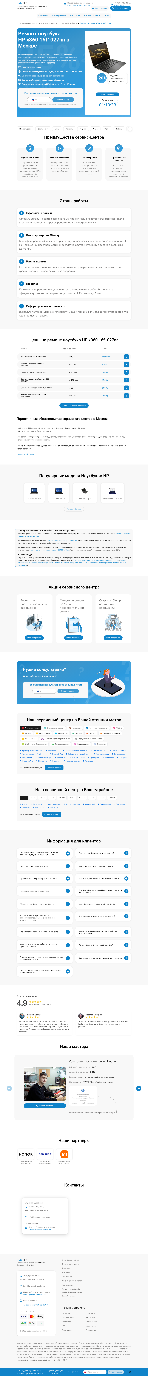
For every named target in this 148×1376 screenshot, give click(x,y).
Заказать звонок (121, 8)
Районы (119, 129)
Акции (95, 129)
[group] (26, 1156)
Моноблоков (91, 1321)
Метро (107, 129)
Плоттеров (66, 1321)
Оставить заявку (54, 768)
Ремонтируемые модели (72, 1281)
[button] (138, 1088)
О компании (43, 16)
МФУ (64, 1326)
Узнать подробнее (34, 638)
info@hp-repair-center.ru (39, 1217)
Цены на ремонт (107, 94)
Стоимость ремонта (70, 1260)
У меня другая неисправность (74, 405)
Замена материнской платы (84, 560)
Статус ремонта (101, 8)
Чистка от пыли (35, 563)
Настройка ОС (48, 563)
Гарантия (69, 129)
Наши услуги (67, 1285)
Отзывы (107, 16)
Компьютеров (68, 1317)
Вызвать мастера (46, 1106)
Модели (83, 129)
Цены (57, 129)
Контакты (97, 16)
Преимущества (25, 129)
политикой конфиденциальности (67, 104)
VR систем (90, 1317)
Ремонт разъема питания (109, 563)
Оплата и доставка (70, 1264)
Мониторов (91, 1326)
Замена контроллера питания (107, 560)
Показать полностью (26, 454)
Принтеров (66, 1330)
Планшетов (91, 1330)
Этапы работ (43, 129)
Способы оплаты (69, 1296)
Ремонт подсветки (62, 563)
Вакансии (87, 16)
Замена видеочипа (91, 563)
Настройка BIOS (76, 563)
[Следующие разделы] (130, 129)
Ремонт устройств (59, 16)
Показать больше (74, 509)
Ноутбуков (90, 1313)
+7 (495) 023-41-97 (122, 3)
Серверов (66, 1313)
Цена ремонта (74, 16)
